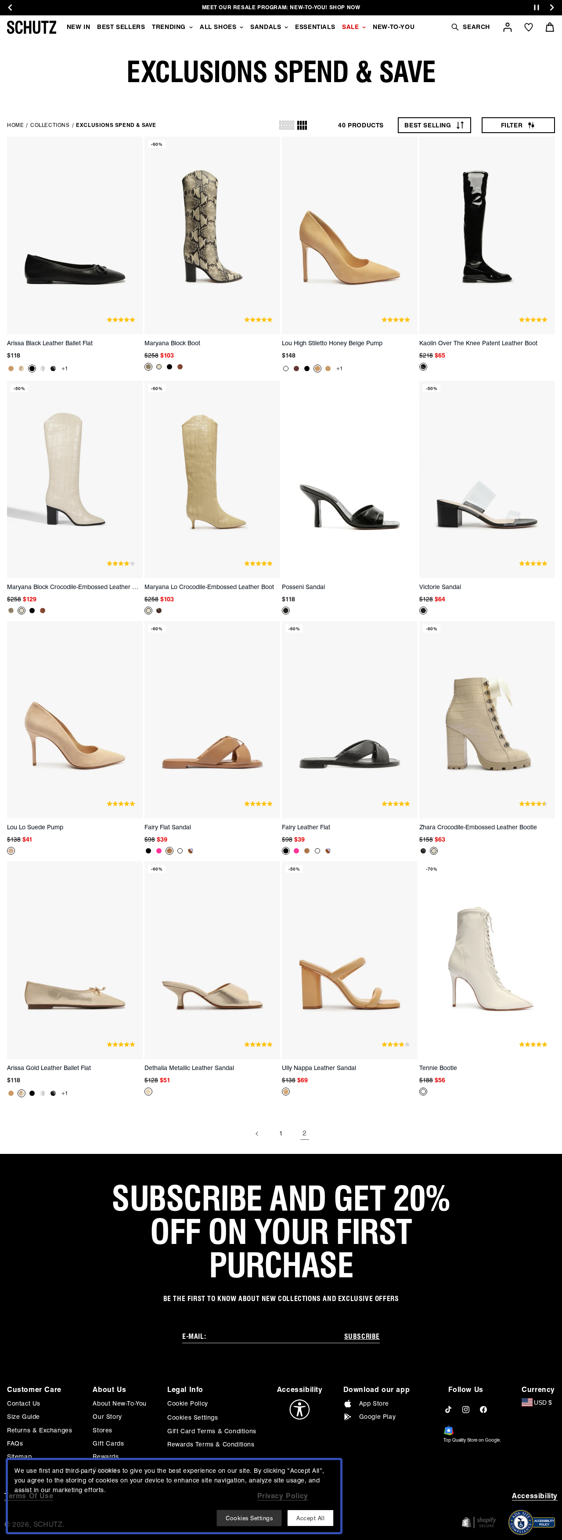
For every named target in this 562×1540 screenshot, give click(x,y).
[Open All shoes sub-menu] (241, 27)
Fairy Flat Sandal (167, 827)
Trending (169, 26)
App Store (374, 1403)
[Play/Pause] (536, 7)
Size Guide (23, 1416)
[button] (470, 27)
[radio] (286, 125)
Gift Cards (108, 1443)
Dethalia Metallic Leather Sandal (189, 1067)
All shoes (218, 26)
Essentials (315, 26)
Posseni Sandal (303, 586)
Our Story (107, 1416)
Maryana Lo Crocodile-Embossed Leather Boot (209, 586)
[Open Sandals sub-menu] (286, 27)
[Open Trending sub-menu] (191, 27)
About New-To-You (120, 1403)
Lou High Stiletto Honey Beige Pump (332, 343)
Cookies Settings (192, 1417)
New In (78, 26)
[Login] (507, 27)
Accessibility (535, 1496)
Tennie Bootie (438, 1067)
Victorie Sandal (440, 586)
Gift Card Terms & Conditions (211, 1431)
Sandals (265, 26)
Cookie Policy (187, 1403)
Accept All (310, 1518)
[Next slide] (552, 7)
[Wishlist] (528, 27)
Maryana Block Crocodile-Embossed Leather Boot (73, 586)
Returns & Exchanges (39, 1430)
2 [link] (305, 1133)
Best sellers (121, 26)
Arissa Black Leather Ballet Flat (50, 343)
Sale (350, 26)
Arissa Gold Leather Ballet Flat (49, 1067)
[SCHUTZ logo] (31, 27)
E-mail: (194, 1336)
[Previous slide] (10, 7)
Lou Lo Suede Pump (35, 827)
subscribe (362, 1336)
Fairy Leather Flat (306, 827)
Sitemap (19, 1456)
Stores (102, 1430)
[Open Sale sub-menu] (363, 27)
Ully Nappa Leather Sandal (319, 1067)
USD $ (543, 1402)
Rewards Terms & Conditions (211, 1444)
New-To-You (393, 26)
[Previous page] (257, 1133)
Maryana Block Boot (172, 343)
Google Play (377, 1416)
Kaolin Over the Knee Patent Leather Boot (478, 343)
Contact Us (23, 1403)
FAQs (15, 1443)
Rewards (106, 1456)
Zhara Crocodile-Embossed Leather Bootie (478, 827)
